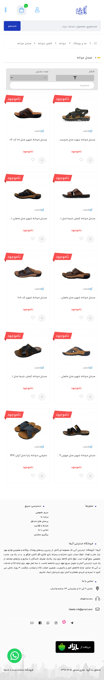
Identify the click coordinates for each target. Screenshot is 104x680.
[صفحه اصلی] (95, 43)
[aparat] (63, 623)
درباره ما (44, 517)
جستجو (12, 26)
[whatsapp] (48, 623)
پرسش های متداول (39, 521)
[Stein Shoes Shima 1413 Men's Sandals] (76, 193)
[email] (32, 623)
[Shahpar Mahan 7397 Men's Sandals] (76, 351)
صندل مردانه (24, 43)
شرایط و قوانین (41, 525)
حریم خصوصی (42, 512)
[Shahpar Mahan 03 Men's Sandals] (28, 193)
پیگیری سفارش (41, 534)
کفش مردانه (45, 43)
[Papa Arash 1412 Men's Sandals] (28, 430)
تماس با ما (43, 530)
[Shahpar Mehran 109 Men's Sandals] (76, 430)
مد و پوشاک (80, 43)
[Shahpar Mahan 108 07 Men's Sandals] (76, 272)
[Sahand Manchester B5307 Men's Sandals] (76, 114)
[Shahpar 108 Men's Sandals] (28, 272)
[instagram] (55, 623)
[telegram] (71, 623)
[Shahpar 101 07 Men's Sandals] (28, 114)
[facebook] (40, 623)
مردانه (62, 43)
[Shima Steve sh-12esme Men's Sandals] (28, 351)
